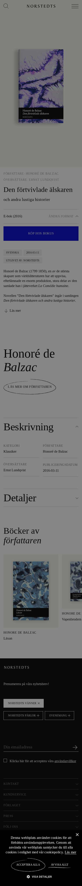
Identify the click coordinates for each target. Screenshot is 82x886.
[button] (41, 876)
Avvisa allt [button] (59, 864)
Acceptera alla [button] (28, 864)
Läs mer (71, 852)
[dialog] (41, 443)
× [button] (77, 834)
